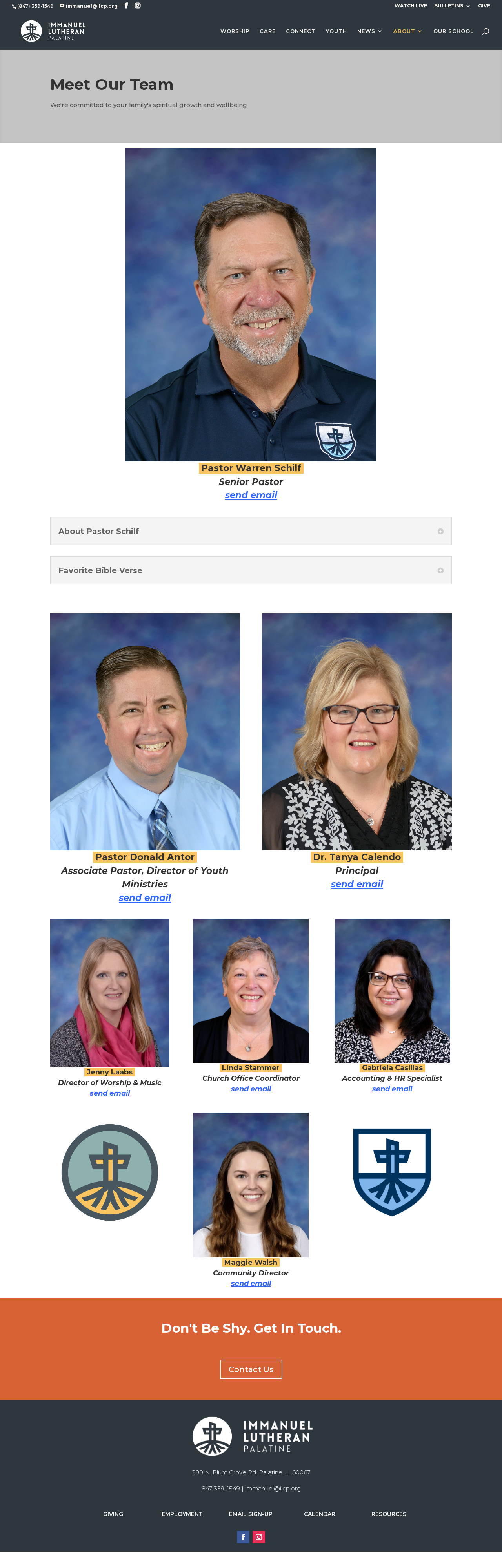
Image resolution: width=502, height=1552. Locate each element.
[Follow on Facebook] (243, 1537)
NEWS (366, 31)
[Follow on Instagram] (259, 1537)
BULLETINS (448, 6)
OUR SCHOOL (453, 31)
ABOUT (404, 31)
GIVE (484, 6)
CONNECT (301, 31)
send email (251, 495)
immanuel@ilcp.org (273, 1488)
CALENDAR (319, 1514)
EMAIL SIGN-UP (251, 1514)
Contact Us (251, 1369)
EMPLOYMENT (182, 1514)
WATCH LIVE (411, 6)
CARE (268, 31)
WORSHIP (234, 31)
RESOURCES (388, 1514)
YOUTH (336, 31)
